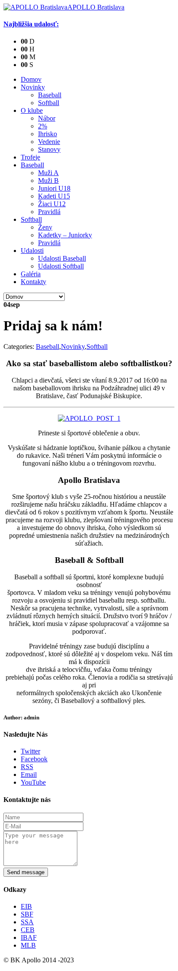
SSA (27, 922)
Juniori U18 (54, 188)
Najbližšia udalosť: (31, 24)
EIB (26, 906)
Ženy (45, 227)
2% (42, 126)
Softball (48, 102)
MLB (28, 945)
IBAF (29, 937)
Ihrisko (47, 133)
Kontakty (33, 281)
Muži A (48, 172)
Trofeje (30, 157)
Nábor (46, 118)
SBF (27, 914)
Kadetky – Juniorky (65, 235)
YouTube (33, 782)
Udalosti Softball (61, 266)
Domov (31, 79)
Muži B (48, 180)
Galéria (31, 274)
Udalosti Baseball (62, 258)
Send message (25, 872)
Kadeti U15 (54, 196)
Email (29, 774)
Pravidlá (49, 211)
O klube (32, 110)
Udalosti (32, 250)
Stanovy (49, 149)
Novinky (33, 87)
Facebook (34, 759)
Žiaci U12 (52, 204)
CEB (28, 929)
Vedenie (49, 141)
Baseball (49, 95)
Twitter (30, 751)
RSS (27, 766)
